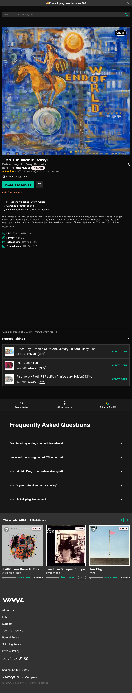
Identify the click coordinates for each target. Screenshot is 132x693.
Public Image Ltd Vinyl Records (24, 164)
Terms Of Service (12, 630)
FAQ (4, 616)
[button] (121, 520)
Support (7, 623)
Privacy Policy (10, 651)
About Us (8, 610)
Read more (8, 226)
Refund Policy (10, 637)
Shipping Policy (11, 644)
